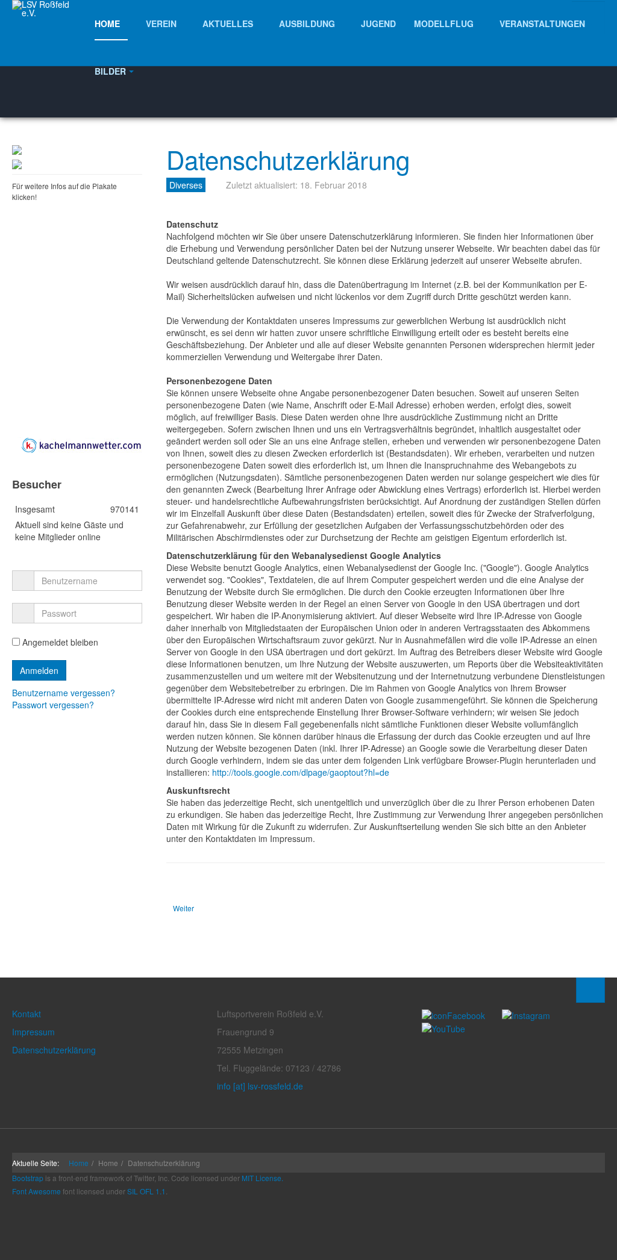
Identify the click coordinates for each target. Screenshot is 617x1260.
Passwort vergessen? (53, 705)
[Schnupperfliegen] (17, 151)
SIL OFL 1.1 (146, 1191)
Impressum (33, 1032)
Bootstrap (27, 1178)
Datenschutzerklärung (288, 159)
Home (79, 1163)
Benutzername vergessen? (63, 693)
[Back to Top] (590, 990)
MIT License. (262, 1178)
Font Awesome (36, 1191)
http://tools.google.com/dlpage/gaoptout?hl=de (300, 772)
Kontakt (26, 1014)
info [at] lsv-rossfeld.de (260, 1086)
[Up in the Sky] (17, 166)
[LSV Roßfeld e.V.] (46, 8)
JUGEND (378, 23)
